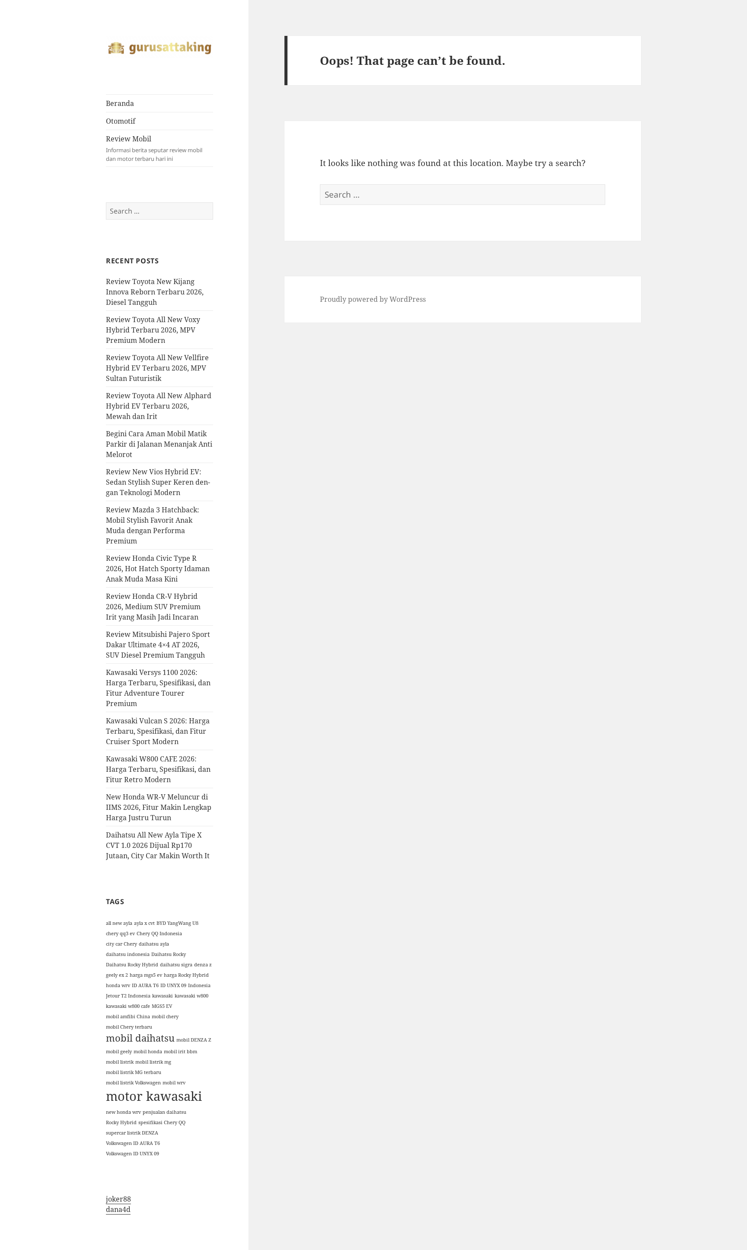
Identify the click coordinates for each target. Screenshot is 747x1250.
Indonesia (199, 985)
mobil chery (165, 1016)
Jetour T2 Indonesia (128, 996)
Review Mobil (154, 148)
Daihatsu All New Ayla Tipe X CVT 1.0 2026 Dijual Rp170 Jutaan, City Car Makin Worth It (158, 845)
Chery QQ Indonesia (159, 933)
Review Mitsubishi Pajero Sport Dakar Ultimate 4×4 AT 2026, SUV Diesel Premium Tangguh (158, 645)
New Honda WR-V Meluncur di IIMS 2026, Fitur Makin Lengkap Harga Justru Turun (158, 807)
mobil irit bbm (180, 1052)
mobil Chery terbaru (129, 1027)
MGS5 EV (162, 1006)
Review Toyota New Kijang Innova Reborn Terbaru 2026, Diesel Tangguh (155, 292)
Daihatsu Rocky (168, 954)
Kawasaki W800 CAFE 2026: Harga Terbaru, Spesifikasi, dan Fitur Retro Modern (158, 769)
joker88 (118, 1199)
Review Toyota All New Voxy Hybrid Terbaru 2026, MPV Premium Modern (153, 330)
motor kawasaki (154, 1096)
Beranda (120, 103)
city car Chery (121, 944)
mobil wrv (174, 1083)
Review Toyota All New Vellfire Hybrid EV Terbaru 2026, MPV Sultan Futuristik (157, 368)
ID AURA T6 (145, 985)
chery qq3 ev (120, 933)
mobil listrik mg (153, 1062)
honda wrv (118, 985)
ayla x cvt (144, 923)
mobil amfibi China (128, 1016)
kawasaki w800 (191, 996)
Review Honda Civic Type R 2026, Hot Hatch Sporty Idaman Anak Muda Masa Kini (158, 568)
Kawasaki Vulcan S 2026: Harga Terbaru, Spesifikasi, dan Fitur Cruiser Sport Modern (158, 731)
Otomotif (120, 121)
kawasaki (162, 996)
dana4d (118, 1209)
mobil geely (119, 1052)
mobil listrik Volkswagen (133, 1083)
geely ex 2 (117, 975)
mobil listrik (120, 1062)
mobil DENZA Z (193, 1040)
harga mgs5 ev (146, 975)
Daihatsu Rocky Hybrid (132, 965)
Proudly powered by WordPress (373, 299)
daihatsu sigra (176, 965)
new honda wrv (123, 1112)
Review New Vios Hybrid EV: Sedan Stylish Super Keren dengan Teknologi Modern (158, 482)
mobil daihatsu (140, 1038)
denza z (203, 965)
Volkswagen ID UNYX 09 (132, 1154)
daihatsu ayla (154, 944)
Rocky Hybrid (121, 1122)
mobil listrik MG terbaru (133, 1072)
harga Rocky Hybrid (186, 975)
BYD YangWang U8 (177, 923)
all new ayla (119, 923)
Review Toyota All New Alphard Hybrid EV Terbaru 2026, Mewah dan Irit (158, 406)
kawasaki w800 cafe (128, 1006)
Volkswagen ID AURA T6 (133, 1143)
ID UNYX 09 (173, 985)
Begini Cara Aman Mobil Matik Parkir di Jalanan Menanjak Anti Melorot (159, 444)
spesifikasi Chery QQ (161, 1122)
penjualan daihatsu (164, 1112)
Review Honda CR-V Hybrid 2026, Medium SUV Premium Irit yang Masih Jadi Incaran (153, 606)
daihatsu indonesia (128, 954)
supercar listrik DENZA (132, 1133)
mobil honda (148, 1052)
